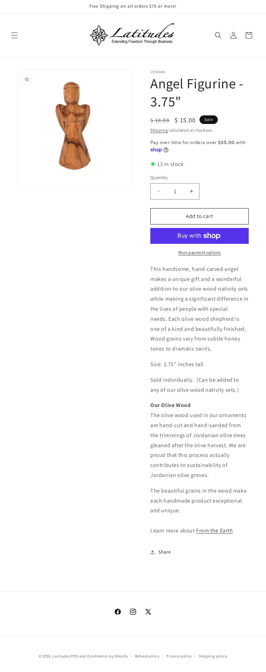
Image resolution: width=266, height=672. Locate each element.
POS (74, 656)
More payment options (199, 252)
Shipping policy (213, 656)
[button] (14, 35)
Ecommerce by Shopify (107, 656)
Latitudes (61, 656)
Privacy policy (179, 656)
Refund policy (147, 656)
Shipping (159, 130)
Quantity (159, 177)
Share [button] (164, 552)
